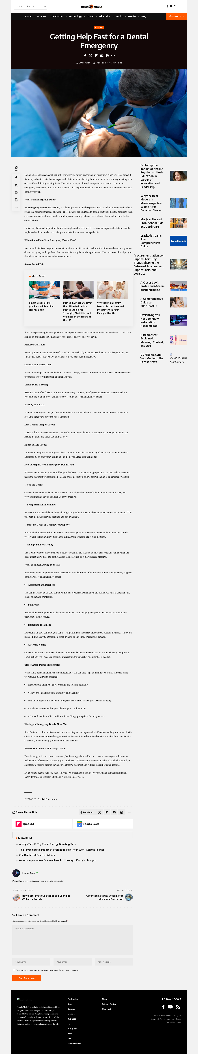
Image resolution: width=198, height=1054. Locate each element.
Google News (91, 824)
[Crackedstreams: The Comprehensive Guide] (178, 241)
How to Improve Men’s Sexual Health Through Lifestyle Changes (57, 860)
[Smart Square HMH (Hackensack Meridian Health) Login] (44, 290)
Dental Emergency (47, 799)
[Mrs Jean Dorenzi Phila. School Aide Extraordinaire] (178, 223)
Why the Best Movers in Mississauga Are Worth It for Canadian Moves (150, 203)
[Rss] (175, 6)
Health (99, 27)
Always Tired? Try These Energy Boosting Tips (47, 844)
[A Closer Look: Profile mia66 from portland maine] (178, 286)
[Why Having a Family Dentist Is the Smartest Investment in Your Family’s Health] (112, 290)
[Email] (102, 55)
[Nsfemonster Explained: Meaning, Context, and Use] (178, 340)
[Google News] (79, 824)
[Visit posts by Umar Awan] (16, 873)
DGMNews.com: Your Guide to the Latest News (151, 358)
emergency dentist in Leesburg (44, 207)
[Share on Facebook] (85, 55)
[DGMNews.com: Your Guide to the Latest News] (178, 358)
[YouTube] (171, 6)
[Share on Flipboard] (96, 55)
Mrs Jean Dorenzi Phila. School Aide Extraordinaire (151, 222)
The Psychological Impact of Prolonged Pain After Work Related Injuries (61, 849)
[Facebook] (167, 6)
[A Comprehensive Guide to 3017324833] (178, 302)
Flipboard (28, 824)
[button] (107, 55)
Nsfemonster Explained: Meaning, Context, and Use (152, 340)
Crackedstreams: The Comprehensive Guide (151, 241)
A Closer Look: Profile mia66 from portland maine (152, 286)
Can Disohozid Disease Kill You (37, 855)
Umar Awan (84, 62)
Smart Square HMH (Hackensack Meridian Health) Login (41, 306)
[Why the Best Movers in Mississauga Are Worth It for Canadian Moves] (178, 203)
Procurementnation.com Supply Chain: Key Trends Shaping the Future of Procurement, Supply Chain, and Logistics (149, 264)
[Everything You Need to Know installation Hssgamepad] (178, 320)
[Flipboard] (18, 824)
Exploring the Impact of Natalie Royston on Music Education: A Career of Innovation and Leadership (151, 175)
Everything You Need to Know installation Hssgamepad (150, 320)
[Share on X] (90, 55)
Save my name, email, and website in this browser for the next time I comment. (47, 970)
